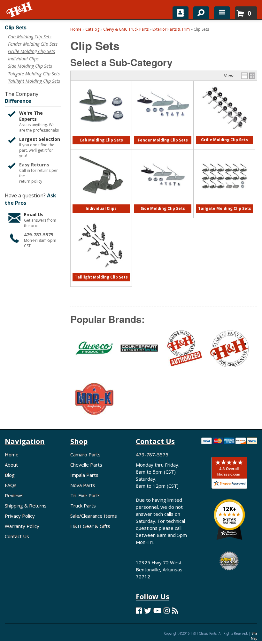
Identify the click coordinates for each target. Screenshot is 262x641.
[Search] (198, 11)
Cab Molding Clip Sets (101, 140)
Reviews (14, 495)
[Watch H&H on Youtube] (157, 610)
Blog (10, 475)
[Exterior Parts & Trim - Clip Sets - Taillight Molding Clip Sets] (101, 272)
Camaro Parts (85, 454)
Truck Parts (83, 505)
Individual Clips (101, 208)
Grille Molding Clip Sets (224, 139)
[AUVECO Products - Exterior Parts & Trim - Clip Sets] (93, 352)
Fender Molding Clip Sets (163, 140)
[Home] (20, 10)
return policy (30, 181)
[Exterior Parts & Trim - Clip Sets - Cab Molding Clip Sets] (101, 135)
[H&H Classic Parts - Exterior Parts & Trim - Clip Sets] (228, 352)
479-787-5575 (38, 235)
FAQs (11, 485)
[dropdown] (222, 12)
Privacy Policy (20, 516)
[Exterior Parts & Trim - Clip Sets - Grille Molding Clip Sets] (224, 134)
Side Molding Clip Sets (163, 208)
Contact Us (17, 536)
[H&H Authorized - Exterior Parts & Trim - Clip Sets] (183, 352)
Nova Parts (82, 485)
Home (12, 454)
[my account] (181, 12)
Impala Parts (84, 475)
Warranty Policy (22, 526)
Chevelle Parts (86, 465)
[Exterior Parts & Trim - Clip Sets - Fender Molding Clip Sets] (162, 129)
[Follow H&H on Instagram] (167, 610)
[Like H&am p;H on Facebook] (139, 610)
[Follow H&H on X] (147, 610)
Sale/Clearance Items (93, 516)
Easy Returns (34, 165)
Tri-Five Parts (85, 495)
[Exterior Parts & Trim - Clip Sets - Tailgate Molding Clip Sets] (224, 203)
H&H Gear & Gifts (90, 526)
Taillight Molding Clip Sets (101, 277)
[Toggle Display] (248, 75)
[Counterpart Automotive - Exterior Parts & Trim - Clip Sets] (138, 351)
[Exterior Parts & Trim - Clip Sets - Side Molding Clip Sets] (163, 203)
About (11, 465)
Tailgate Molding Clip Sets (224, 208)
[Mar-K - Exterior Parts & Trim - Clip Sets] (93, 403)
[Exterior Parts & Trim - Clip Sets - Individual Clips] (101, 203)
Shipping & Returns (26, 505)
